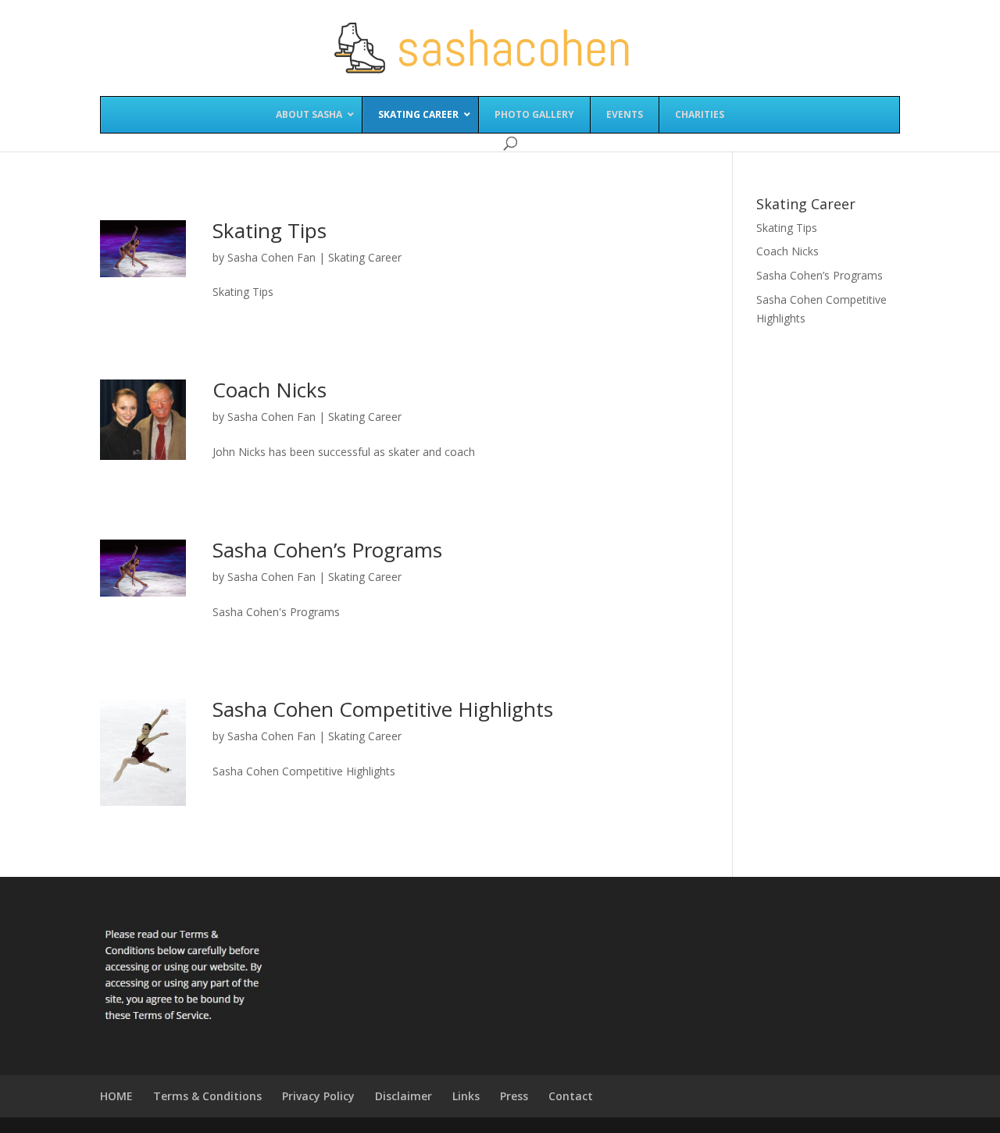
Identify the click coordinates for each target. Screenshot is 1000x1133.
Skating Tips (269, 230)
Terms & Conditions (207, 1095)
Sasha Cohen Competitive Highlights (382, 709)
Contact (570, 1095)
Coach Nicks (269, 390)
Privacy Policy (318, 1095)
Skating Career (365, 257)
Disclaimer (403, 1095)
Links (466, 1095)
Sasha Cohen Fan (271, 257)
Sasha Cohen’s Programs (327, 550)
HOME (116, 1095)
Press (514, 1095)
